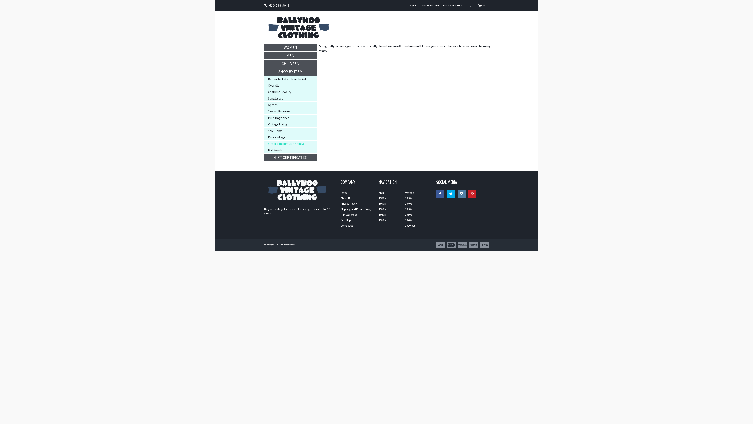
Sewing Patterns (279, 111)
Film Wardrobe (349, 214)
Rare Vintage (276, 137)
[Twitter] (451, 194)
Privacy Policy (349, 203)
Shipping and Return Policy (356, 209)
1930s (382, 198)
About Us (346, 198)
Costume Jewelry (279, 92)
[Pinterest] (472, 194)
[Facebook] (440, 194)
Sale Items (275, 131)
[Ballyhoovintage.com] (300, 27)
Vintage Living (277, 124)
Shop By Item (290, 71)
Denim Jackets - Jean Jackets (288, 79)
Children (290, 63)
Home (344, 192)
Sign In (413, 5)
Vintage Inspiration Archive (286, 144)
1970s (382, 220)
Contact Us (347, 225)
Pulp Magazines (278, 118)
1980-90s (410, 225)
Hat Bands (275, 150)
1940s (382, 203)
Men (290, 55)
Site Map (346, 220)
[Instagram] (462, 194)
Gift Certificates (290, 157)
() (484, 5)
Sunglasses (275, 98)
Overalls (273, 85)
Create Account (430, 5)
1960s (382, 214)
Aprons (273, 105)
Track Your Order (452, 5)
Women (290, 47)
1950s (382, 209)
